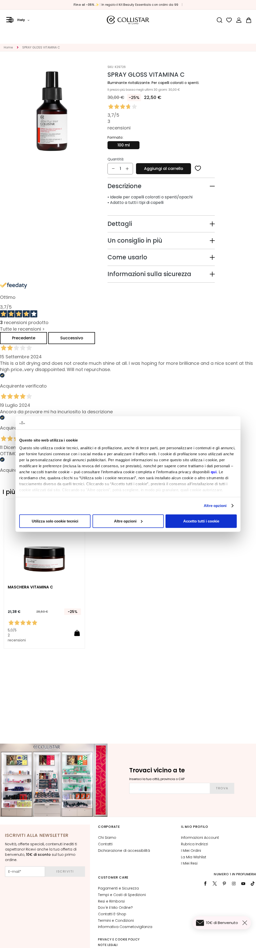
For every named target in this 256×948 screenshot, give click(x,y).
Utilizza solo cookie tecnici (55, 521)
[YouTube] (243, 883)
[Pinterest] (224, 883)
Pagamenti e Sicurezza (118, 888)
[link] (238, 20)
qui (214, 472)
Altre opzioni (215, 505)
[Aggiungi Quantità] (127, 168)
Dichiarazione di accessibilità (124, 850)
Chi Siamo (107, 837)
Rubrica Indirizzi (194, 844)
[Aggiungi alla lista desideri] (198, 168)
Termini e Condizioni (116, 920)
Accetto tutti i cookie (201, 521)
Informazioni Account (200, 837)
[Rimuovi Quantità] (113, 168)
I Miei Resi (189, 863)
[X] (215, 883)
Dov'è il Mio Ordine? (115, 907)
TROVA (222, 788)
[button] (19, 19)
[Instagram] (233, 883)
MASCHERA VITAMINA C (30, 587)
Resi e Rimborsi (111, 901)
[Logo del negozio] (128, 20)
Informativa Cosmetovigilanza (125, 926)
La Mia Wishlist (193, 857)
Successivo (71, 338)
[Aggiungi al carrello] (77, 633)
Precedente (23, 338)
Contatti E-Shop (112, 914)
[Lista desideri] (229, 20)
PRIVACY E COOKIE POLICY (119, 939)
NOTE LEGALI (108, 945)
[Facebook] (205, 883)
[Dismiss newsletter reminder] (245, 923)
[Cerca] (219, 20)
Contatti (105, 844)
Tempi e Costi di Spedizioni (122, 894)
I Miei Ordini (191, 850)
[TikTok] (253, 883)
